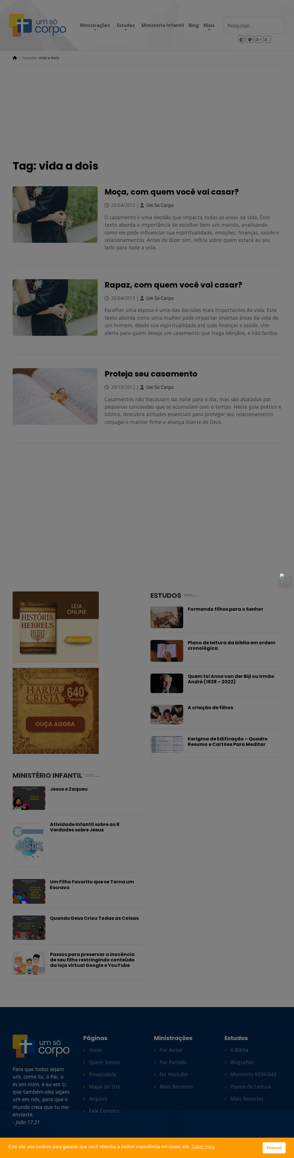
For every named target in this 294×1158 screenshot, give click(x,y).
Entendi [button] (274, 1147)
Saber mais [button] (203, 1146)
